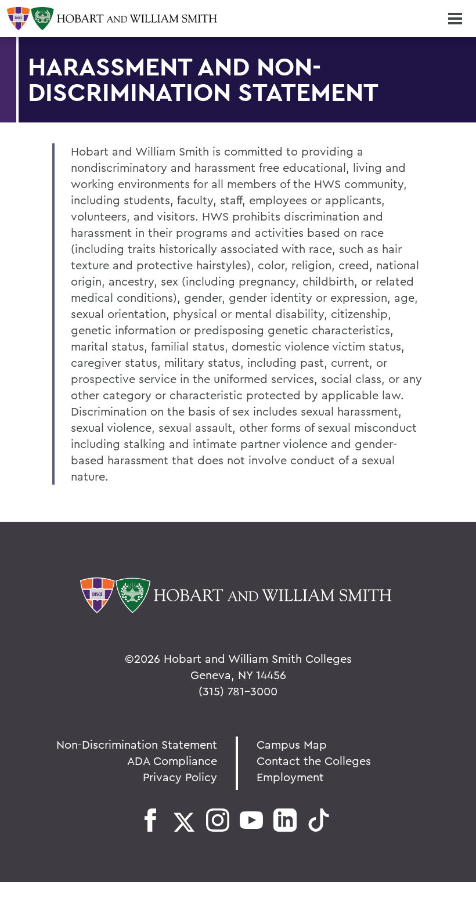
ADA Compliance (172, 760)
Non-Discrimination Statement (136, 744)
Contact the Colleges (314, 760)
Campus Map (292, 744)
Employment (290, 777)
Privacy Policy (180, 777)
